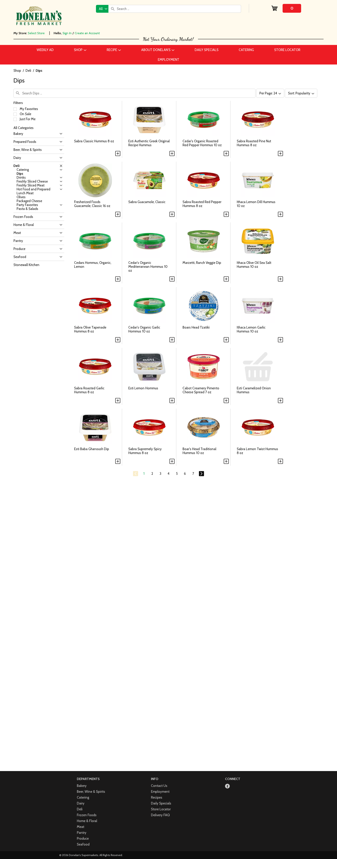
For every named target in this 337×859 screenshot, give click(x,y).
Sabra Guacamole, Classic (146, 202)
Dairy (80, 803)
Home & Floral (87, 821)
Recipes (156, 797)
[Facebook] (227, 786)
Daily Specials (161, 803)
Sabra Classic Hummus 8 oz (94, 141)
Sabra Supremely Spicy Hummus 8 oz (145, 451)
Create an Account (87, 33)
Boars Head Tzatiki (196, 327)
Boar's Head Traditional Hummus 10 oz (199, 451)
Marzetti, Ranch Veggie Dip (202, 263)
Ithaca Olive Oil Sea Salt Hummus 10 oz (254, 265)
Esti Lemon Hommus (143, 388)
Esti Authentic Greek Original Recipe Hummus (149, 143)
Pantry (81, 833)
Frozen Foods (87, 815)
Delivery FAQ (160, 815)
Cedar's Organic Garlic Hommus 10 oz (144, 329)
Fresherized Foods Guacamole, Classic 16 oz (92, 204)
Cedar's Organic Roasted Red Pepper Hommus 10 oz (202, 143)
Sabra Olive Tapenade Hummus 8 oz (90, 329)
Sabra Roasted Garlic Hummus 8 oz (89, 390)
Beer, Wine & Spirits (91, 792)
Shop (17, 71)
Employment (160, 792)
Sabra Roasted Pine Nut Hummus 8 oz (254, 143)
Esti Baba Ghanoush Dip (91, 449)
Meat (80, 827)
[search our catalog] (112, 9)
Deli (28, 71)
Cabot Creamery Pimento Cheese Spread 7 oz (201, 390)
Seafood (83, 844)
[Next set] (201, 474)
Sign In (67, 33)
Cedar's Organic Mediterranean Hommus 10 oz (148, 266)
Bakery (82, 786)
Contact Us (159, 786)
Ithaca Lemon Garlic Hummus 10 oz (251, 329)
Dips (39, 71)
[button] (60, 134)
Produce (83, 838)
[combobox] (102, 9)
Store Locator (161, 809)
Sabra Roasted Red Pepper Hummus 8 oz (202, 204)
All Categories (23, 128)
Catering (83, 797)
